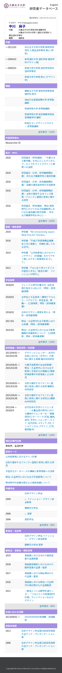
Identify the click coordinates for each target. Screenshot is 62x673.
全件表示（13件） (47, 131)
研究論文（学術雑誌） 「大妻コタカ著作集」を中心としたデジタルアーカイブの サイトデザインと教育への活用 (38, 162)
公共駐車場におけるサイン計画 (21, 456)
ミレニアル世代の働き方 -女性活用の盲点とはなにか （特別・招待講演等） (38, 288)
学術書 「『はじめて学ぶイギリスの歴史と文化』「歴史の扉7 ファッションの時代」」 (38, 271)
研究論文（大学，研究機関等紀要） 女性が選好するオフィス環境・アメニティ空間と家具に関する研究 (38, 195)
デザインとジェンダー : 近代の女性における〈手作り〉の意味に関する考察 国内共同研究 (40, 356)
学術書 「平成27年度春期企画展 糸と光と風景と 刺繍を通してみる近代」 (38, 243)
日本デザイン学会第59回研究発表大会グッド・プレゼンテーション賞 (38, 634)
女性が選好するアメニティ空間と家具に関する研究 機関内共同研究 (39, 386)
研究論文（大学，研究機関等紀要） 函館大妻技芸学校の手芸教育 (38, 183)
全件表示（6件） (48, 525)
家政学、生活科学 (14, 445)
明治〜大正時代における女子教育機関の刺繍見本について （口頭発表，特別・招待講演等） (38, 333)
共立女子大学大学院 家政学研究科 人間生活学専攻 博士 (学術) (39, 50)
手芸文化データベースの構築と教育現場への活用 (30, 471)
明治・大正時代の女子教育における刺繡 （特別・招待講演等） (38, 322)
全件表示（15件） (47, 220)
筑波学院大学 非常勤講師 (37, 108)
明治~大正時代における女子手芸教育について (28, 476)
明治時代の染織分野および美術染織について (28, 482)
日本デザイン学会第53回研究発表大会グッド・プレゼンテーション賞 (38, 646)
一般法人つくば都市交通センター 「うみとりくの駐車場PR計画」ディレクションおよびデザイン (40, 595)
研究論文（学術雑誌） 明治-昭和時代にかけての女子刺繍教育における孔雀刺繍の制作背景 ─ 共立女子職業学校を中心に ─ (38, 210)
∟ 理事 (28, 513)
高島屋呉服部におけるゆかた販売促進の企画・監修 (39, 566)
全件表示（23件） (47, 341)
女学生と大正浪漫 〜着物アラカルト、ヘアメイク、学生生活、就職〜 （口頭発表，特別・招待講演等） (38, 301)
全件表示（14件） (47, 435)
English (54, 4)
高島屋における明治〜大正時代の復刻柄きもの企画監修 (39, 583)
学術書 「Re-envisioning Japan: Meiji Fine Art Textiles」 (38, 233)
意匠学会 (29, 519)
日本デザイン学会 (33, 493)
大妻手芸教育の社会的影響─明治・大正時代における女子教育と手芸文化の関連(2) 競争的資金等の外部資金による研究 (40, 371)
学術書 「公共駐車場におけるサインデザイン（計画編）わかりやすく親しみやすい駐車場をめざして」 (38, 257)
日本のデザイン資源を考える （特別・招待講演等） (38, 314)
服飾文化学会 (31, 507)
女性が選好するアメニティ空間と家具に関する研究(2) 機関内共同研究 (40, 398)
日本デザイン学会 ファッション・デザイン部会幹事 (39, 537)
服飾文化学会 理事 (34, 544)
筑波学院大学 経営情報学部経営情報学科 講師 (39, 116)
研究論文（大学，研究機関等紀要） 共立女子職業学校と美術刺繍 (38, 174)
